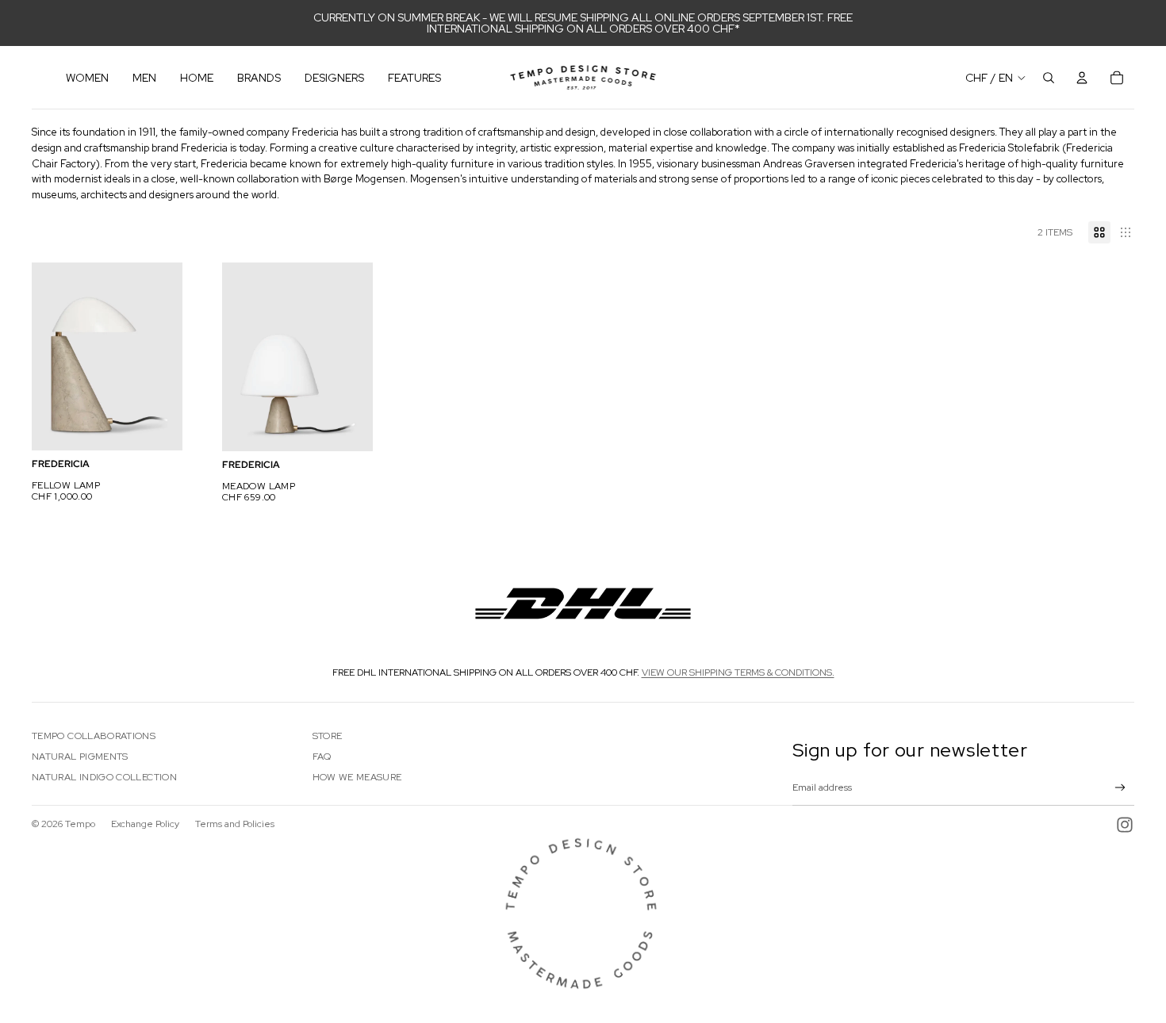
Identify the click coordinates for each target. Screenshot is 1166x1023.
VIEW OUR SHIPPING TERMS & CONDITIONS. (738, 672)
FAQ (322, 756)
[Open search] (1048, 77)
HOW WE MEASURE (357, 777)
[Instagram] (1124, 824)
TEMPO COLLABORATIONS (93, 736)
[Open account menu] (1081, 77)
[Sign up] (1120, 788)
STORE (328, 736)
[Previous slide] (44, 356)
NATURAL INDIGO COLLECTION (104, 777)
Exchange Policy (145, 824)
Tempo (80, 824)
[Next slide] (170, 356)
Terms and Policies (234, 824)
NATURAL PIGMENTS (80, 756)
